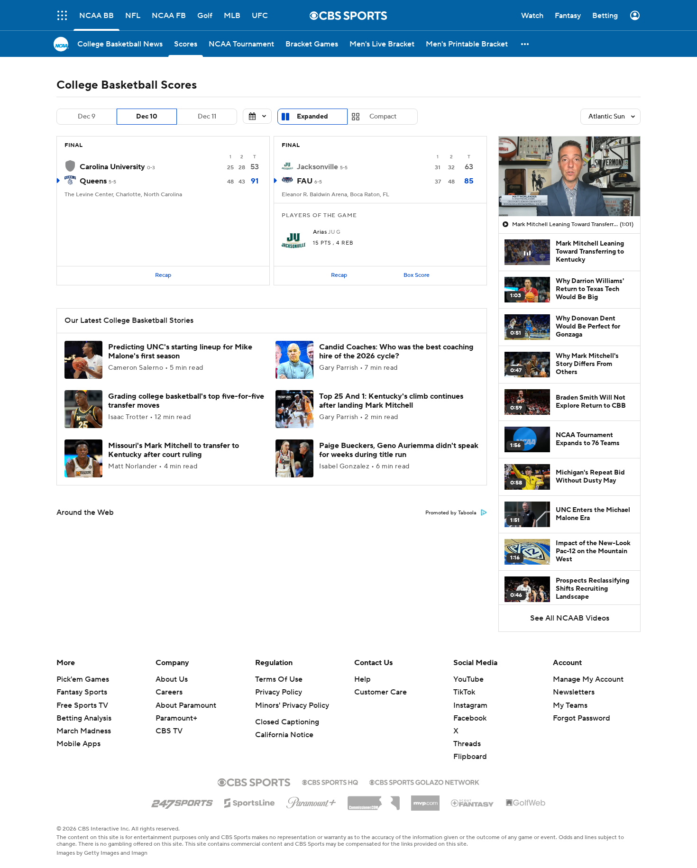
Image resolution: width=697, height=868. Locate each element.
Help (362, 679)
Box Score (417, 275)
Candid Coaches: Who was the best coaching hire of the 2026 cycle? (396, 351)
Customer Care (380, 692)
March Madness (83, 731)
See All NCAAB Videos (569, 618)
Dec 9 (86, 116)
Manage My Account (588, 679)
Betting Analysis (83, 718)
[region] (569, 176)
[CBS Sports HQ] (330, 781)
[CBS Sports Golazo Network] (424, 781)
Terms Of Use (279, 679)
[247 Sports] (182, 801)
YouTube (468, 679)
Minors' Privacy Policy (292, 705)
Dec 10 (146, 116)
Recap (163, 275)
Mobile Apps (78, 744)
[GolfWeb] (526, 803)
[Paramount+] (311, 800)
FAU (304, 181)
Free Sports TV (82, 705)
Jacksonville (317, 167)
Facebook (469, 718)
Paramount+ (176, 718)
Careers (169, 692)
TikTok (464, 692)
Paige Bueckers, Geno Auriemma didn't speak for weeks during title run (398, 450)
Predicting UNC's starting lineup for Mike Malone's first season (180, 351)
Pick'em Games (82, 679)
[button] (62, 15)
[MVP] (425, 799)
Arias (320, 232)
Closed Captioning (287, 722)
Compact (382, 116)
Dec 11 (207, 116)
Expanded (312, 116)
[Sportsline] (249, 801)
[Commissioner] (374, 799)
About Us (172, 679)
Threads (467, 744)
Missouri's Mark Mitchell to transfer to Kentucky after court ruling (173, 450)
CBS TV (169, 731)
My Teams (570, 705)
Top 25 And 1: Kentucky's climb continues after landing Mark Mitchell (391, 401)
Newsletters (574, 692)
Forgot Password (581, 718)
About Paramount (186, 705)
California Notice (284, 735)
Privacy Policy (278, 692)
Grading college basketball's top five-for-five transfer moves (186, 401)
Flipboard (470, 756)
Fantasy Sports (81, 692)
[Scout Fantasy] (473, 802)
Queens (93, 181)
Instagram (470, 705)
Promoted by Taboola (451, 513)
